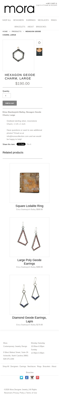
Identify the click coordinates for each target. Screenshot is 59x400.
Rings (39, 366)
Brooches (30, 372)
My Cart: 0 (51, 4)
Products (16, 31)
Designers (14, 366)
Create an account (50, 5)
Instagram (32, 378)
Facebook (27, 378)
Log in (38, 5)
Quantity (6, 91)
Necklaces (31, 366)
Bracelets (46, 366)
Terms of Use (31, 393)
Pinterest (38, 378)
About (54, 366)
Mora (5, 343)
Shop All (6, 366)
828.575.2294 (8, 359)
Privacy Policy (19, 393)
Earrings (23, 366)
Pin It (29, 144)
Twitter (21, 378)
